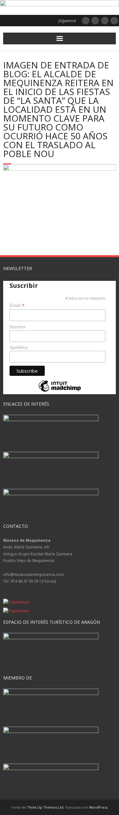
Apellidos (19, 347)
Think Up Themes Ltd (45, 807)
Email (17, 305)
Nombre (18, 326)
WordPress (98, 807)
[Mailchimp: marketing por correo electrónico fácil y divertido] (60, 391)
